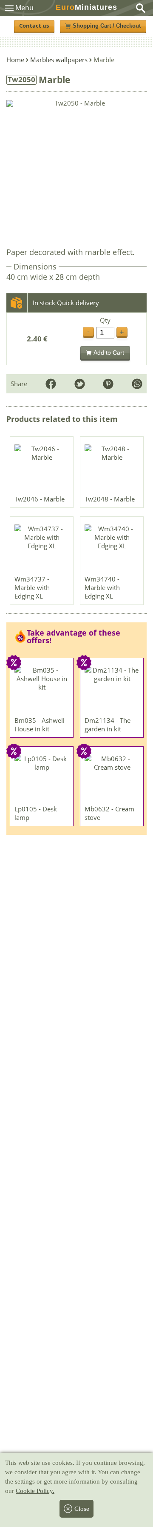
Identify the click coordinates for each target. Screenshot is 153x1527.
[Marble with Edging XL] (42, 547)
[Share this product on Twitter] (79, 383)
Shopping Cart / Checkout (107, 26)
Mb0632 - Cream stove (109, 813)
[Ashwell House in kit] (42, 689)
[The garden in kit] (112, 689)
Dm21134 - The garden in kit (107, 724)
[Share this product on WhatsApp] (137, 383)
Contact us (34, 25)
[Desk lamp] (42, 777)
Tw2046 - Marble (39, 499)
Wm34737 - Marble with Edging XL (32, 587)
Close (81, 1508)
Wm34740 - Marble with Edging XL (102, 587)
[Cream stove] (112, 777)
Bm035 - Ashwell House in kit (39, 724)
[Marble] (42, 467)
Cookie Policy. (35, 1490)
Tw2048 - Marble (110, 499)
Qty (105, 320)
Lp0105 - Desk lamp (35, 813)
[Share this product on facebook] (50, 383)
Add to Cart (109, 353)
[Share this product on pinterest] (108, 383)
